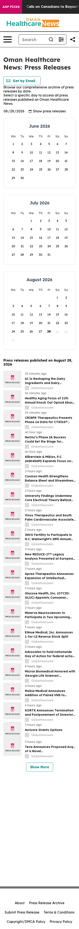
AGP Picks (11, 7)
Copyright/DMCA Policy (26, 921)
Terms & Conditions (59, 912)
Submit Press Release (22, 912)
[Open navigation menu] (7, 39)
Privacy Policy (61, 921)
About (20, 903)
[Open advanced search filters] (61, 39)
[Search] (51, 39)
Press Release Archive (46, 903)
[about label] (27, 388)
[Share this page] (73, 39)
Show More (39, 767)
